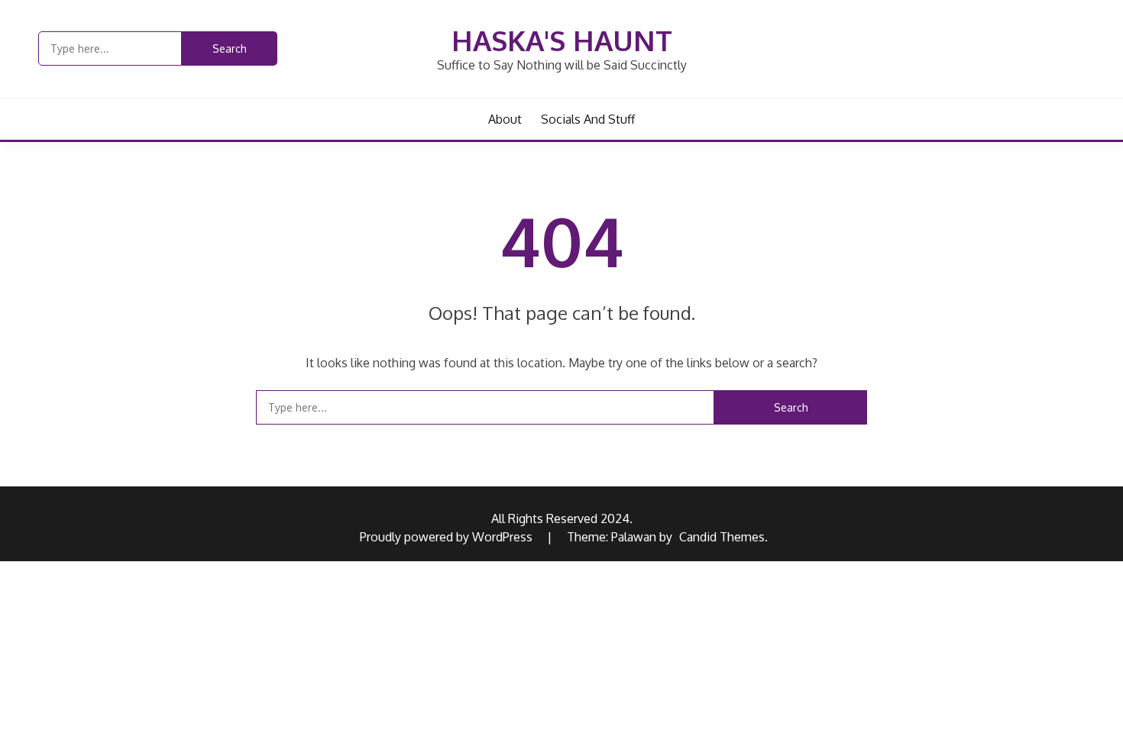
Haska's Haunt (561, 40)
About (505, 119)
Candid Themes (722, 536)
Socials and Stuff (588, 119)
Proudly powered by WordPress (448, 536)
